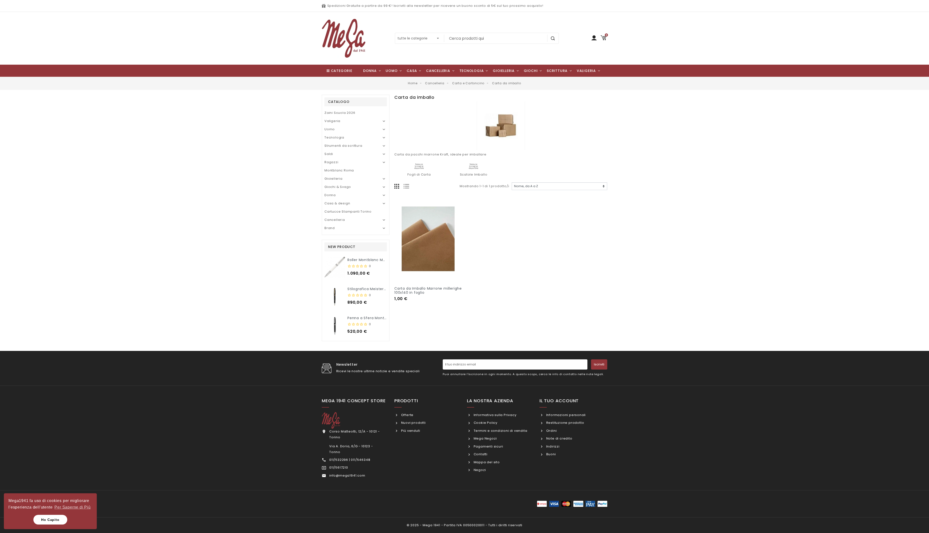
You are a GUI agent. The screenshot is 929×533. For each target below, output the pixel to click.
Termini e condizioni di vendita (500, 430)
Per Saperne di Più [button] (72, 507)
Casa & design (337, 203)
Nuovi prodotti (413, 422)
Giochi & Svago (337, 187)
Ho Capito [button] (50, 520)
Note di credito (558, 438)
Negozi (479, 470)
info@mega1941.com (347, 475)
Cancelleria (334, 219)
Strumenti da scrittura (343, 145)
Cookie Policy (485, 422)
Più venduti (410, 430)
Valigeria (332, 121)
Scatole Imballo (473, 174)
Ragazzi (331, 162)
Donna (330, 195)
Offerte (406, 415)
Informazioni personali (565, 415)
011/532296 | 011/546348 (349, 459)
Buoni (550, 454)
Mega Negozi (485, 438)
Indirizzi (552, 446)
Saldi (328, 154)
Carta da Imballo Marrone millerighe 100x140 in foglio (428, 290)
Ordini (551, 430)
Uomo (329, 129)
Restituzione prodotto (564, 422)
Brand (329, 228)
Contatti (480, 454)
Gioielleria (333, 178)
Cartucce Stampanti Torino (348, 211)
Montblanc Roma (339, 170)
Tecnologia (334, 137)
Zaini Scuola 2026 (339, 112)
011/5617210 (338, 467)
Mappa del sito (486, 462)
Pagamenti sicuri (488, 446)
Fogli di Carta (419, 174)
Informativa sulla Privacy (495, 415)
